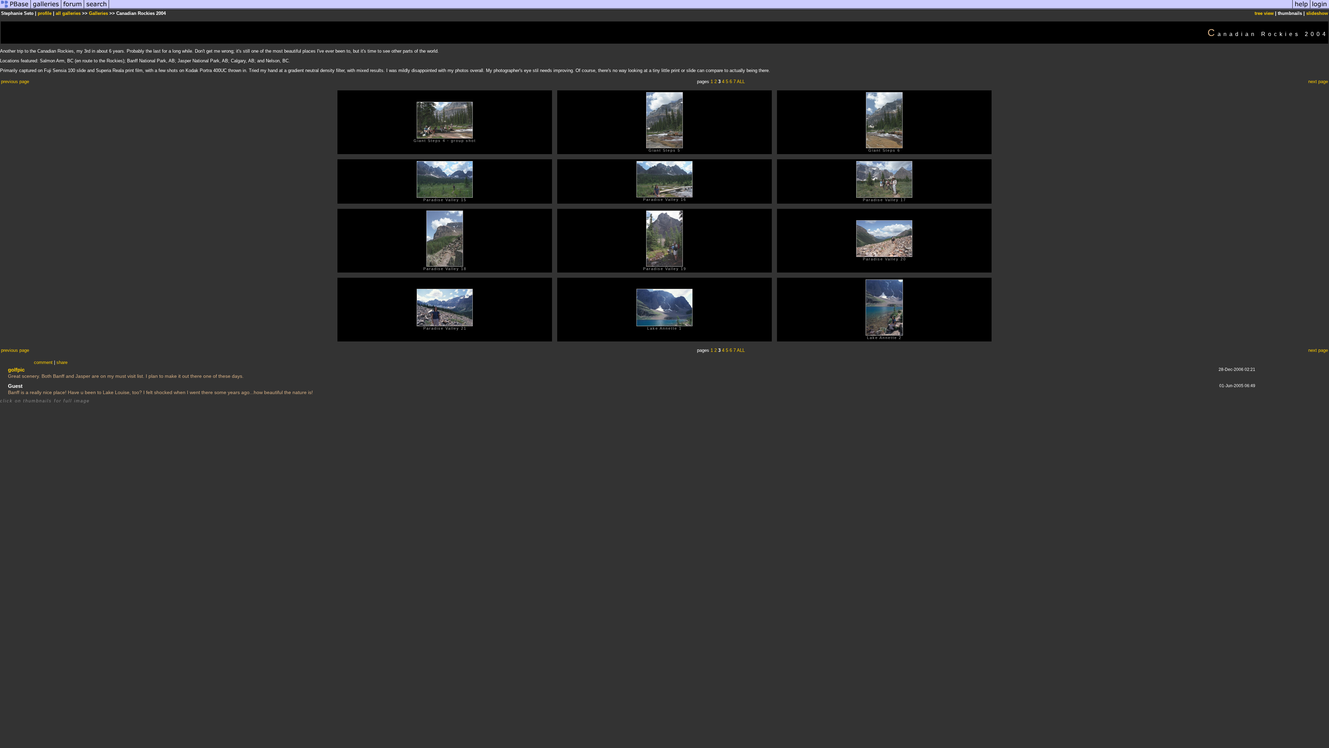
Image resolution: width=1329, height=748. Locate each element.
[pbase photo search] (96, 8)
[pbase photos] (15, 8)
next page (1318, 81)
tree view (1264, 13)
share (61, 362)
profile (45, 13)
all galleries (68, 13)
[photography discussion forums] (72, 8)
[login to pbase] (1319, 8)
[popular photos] (700, 8)
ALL (741, 81)
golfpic (16, 370)
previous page (15, 81)
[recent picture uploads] (46, 8)
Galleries (98, 13)
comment (43, 362)
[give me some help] (1301, 8)
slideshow (1317, 13)
